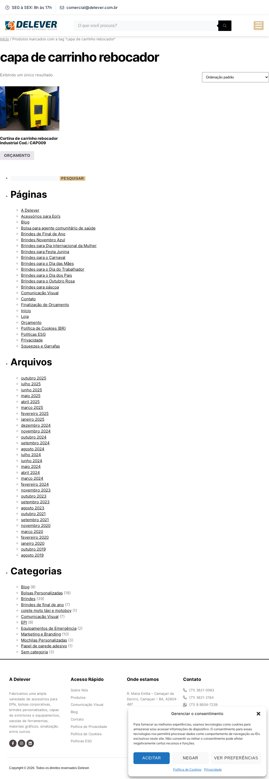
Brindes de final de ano (42, 604)
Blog (25, 222)
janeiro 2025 (32, 419)
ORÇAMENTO (17, 155)
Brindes (28, 598)
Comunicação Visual (40, 292)
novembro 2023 (36, 490)
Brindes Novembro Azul (43, 239)
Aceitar (151, 758)
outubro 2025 (33, 378)
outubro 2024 (33, 437)
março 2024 (32, 478)
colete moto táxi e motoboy (46, 610)
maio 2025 (30, 395)
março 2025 (32, 407)
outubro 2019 (33, 549)
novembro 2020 (35, 525)
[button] (258, 713)
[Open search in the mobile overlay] (152, 25)
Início (4, 39)
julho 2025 (31, 383)
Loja (25, 316)
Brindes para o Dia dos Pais (46, 275)
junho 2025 (31, 389)
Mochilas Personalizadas (44, 640)
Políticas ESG (33, 334)
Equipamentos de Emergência (48, 628)
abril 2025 (30, 401)
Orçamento (31, 322)
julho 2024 (31, 454)
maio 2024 (31, 466)
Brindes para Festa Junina (45, 251)
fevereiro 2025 (35, 413)
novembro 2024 (36, 431)
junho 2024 (31, 460)
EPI (24, 622)
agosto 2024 (32, 448)
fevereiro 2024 (35, 484)
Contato (28, 298)
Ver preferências (236, 758)
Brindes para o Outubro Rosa (48, 281)
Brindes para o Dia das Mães (47, 263)
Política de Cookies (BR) (43, 328)
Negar (190, 758)
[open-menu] (259, 25)
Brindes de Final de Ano (43, 233)
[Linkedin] (30, 743)
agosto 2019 (32, 555)
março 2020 (32, 531)
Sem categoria (34, 651)
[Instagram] (21, 743)
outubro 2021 (33, 513)
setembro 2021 (35, 519)
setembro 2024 (35, 442)
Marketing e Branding (41, 634)
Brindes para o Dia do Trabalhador (52, 269)
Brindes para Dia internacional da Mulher (59, 245)
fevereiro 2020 (35, 537)
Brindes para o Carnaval (43, 257)
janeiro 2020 (32, 543)
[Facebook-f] (13, 743)
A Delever (30, 210)
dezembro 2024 (36, 425)
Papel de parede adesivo (44, 645)
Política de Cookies (187, 769)
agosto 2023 (32, 507)
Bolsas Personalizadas (42, 592)
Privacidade (213, 769)
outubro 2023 (33, 496)
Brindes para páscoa (40, 287)
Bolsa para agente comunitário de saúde (58, 228)
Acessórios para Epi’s (40, 216)
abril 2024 (30, 472)
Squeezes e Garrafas (40, 346)
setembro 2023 (35, 501)
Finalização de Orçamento (45, 304)
